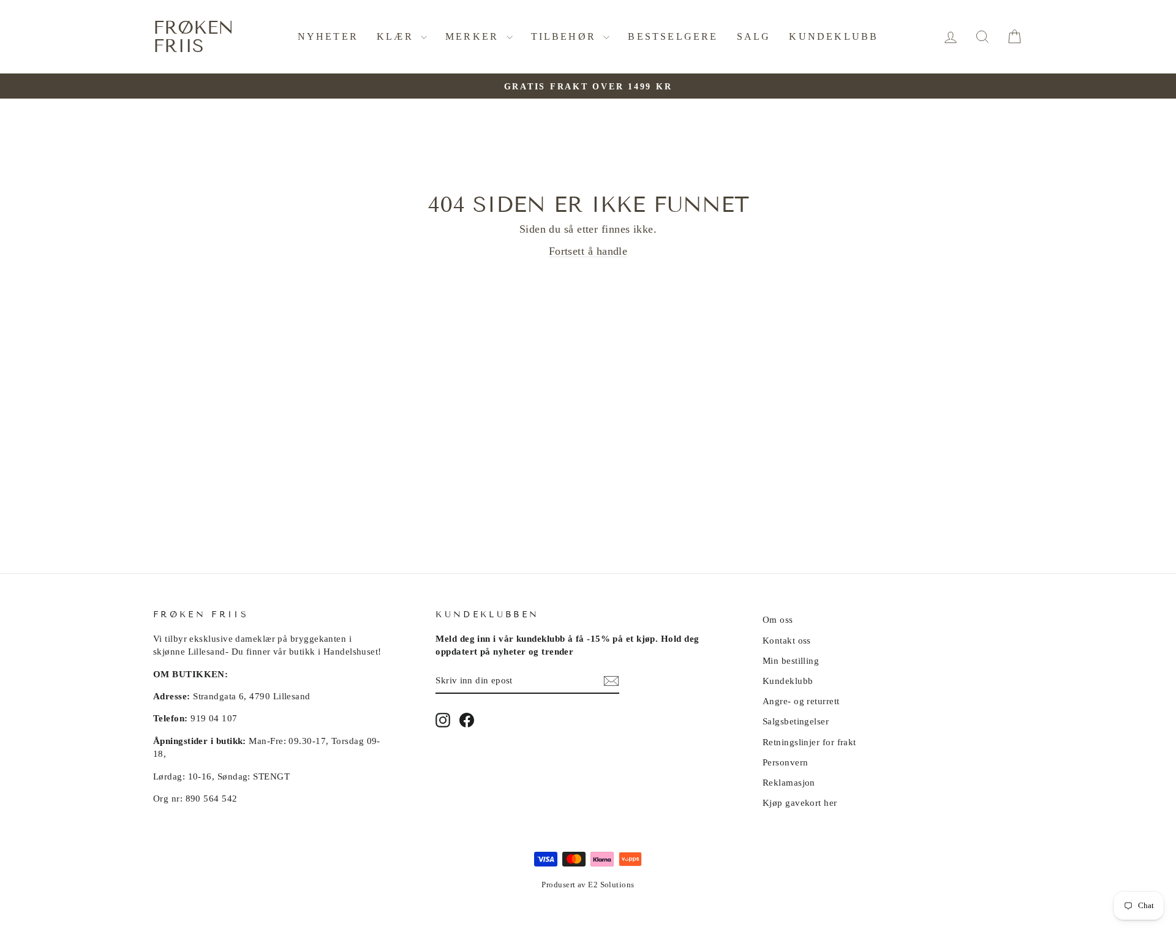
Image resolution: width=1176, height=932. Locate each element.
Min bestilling (791, 660)
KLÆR (397, 36)
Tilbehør (566, 36)
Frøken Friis (193, 36)
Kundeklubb (833, 36)
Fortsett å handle (588, 251)
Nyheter (328, 36)
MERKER (474, 36)
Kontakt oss (787, 640)
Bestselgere (673, 36)
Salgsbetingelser (796, 721)
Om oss (778, 619)
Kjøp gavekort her (800, 802)
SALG (754, 36)
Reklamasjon (789, 782)
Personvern (786, 762)
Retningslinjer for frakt (809, 742)
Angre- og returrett (801, 701)
